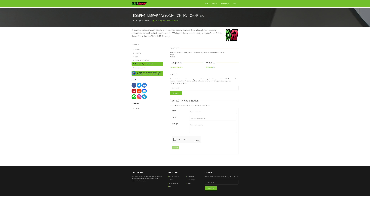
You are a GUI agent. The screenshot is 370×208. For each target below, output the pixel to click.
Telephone (138, 53)
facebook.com (210, 67)
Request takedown (140, 68)
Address (137, 49)
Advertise (191, 176)
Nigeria (140, 21)
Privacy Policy (173, 183)
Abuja (147, 21)
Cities (215, 4)
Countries (225, 4)
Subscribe (176, 93)
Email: (174, 117)
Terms (171, 180)
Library (137, 108)
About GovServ (174, 176)
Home (206, 4)
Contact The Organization (142, 60)
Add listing (191, 180)
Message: (175, 124)
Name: (174, 111)
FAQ (170, 186)
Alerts (136, 56)
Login (235, 4)
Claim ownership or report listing (144, 64)
